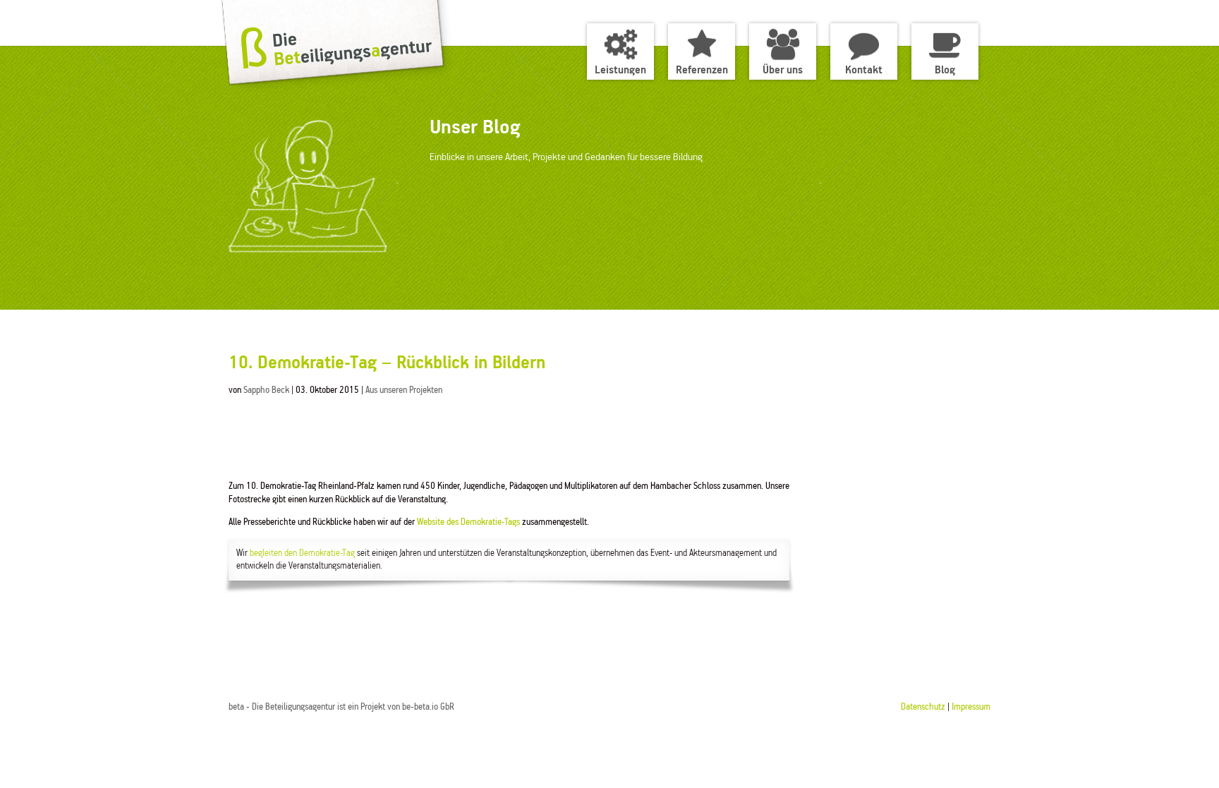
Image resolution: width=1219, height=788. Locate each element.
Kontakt (864, 70)
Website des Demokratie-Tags (468, 522)
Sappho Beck (266, 390)
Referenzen (702, 70)
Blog (945, 70)
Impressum (971, 707)
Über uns (783, 70)
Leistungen (620, 70)
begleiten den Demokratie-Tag (302, 553)
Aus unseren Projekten (403, 390)
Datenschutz (923, 707)
